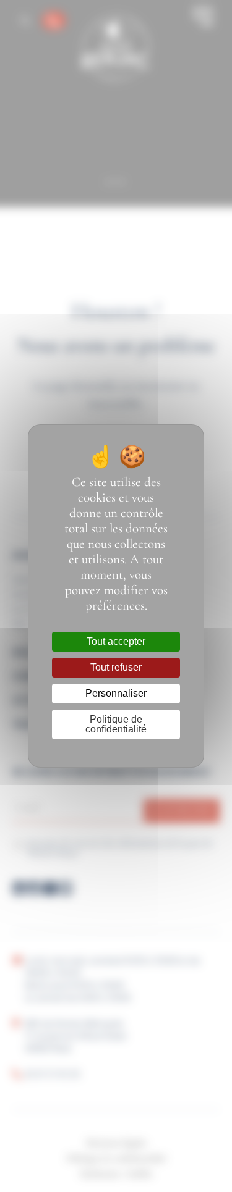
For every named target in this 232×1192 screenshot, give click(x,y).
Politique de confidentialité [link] (116, 724)
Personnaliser (116, 693)
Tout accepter (116, 641)
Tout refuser (116, 667)
